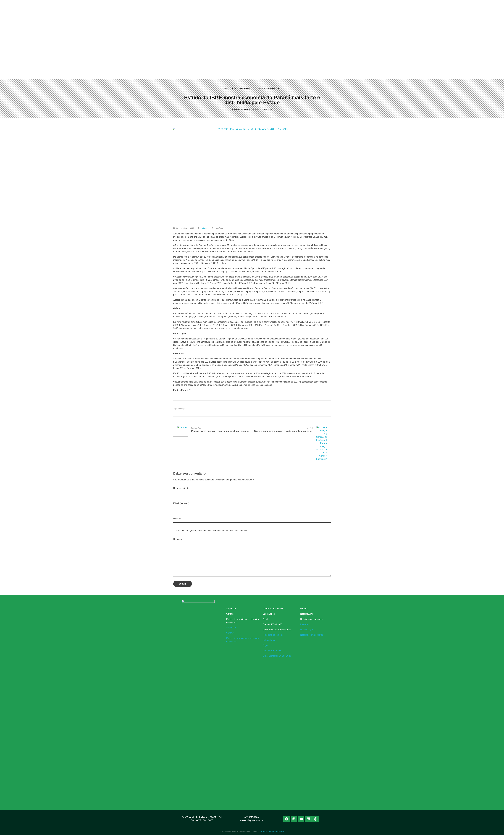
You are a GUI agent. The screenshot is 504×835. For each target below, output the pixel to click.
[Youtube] (314, 4)
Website (177, 518)
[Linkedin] (319, 4)
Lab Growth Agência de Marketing (272, 831)
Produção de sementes (274, 609)
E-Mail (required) (181, 503)
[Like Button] (326, 409)
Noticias (268, 109)
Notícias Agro (306, 614)
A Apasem (231, 609)
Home (226, 88)
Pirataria (304, 609)
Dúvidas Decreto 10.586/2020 (277, 630)
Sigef (265, 619)
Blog (234, 88)
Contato (230, 614)
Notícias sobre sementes (311, 619)
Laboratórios (269, 614)
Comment (177, 539)
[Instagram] (309, 4)
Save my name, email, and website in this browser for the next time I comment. (212, 531)
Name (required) (180, 488)
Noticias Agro (245, 88)
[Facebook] (304, 4)
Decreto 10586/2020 (272, 624)
